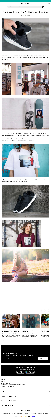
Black (21, 179)
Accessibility (26, 413)
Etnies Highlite (12, 53)
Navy (24, 179)
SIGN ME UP (43, 358)
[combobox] (25, 7)
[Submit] (43, 7)
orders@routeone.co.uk (8, 386)
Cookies (13, 413)
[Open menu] (1, 3)
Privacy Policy (19, 413)
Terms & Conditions (6, 413)
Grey (27, 179)
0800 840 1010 (5, 383)
